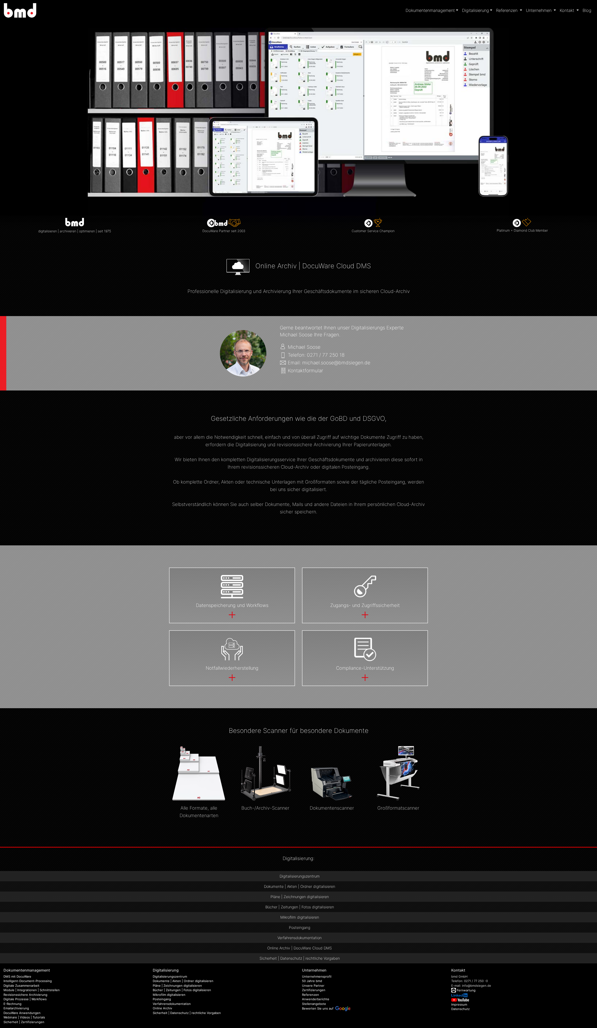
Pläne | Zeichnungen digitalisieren (177, 985)
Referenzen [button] (507, 10)
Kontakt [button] (567, 10)
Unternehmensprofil (316, 976)
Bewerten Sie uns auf (318, 1008)
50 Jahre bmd (312, 981)
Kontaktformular (305, 370)
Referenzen (310, 995)
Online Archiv (162, 1008)
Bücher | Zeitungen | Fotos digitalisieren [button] (299, 907)
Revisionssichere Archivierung (25, 995)
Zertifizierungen (313, 990)
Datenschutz (460, 1009)
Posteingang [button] (299, 927)
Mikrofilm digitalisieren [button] (299, 917)
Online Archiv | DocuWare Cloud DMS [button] (299, 948)
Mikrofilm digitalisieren (169, 995)
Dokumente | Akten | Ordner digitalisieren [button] (299, 886)
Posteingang (162, 999)
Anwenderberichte (315, 999)
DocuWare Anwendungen (22, 1013)
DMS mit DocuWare (17, 976)
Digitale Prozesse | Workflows (25, 999)
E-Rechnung (12, 1004)
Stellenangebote (314, 1004)
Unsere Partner (313, 985)
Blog (587, 10)
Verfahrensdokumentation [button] (300, 937)
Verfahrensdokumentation (172, 1004)
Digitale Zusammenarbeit (21, 985)
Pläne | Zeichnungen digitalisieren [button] (300, 896)
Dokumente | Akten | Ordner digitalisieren (183, 981)
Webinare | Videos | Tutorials (24, 1017)
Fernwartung (466, 990)
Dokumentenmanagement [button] (430, 10)
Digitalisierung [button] (475, 10)
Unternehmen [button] (539, 10)
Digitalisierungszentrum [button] (300, 876)
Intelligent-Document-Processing (27, 981)
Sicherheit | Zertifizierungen (23, 1022)
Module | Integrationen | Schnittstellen (31, 990)
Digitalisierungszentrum (170, 976)
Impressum (459, 1004)
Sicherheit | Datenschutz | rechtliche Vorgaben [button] (300, 958)
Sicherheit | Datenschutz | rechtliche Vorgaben (187, 1013)
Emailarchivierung (16, 1008)
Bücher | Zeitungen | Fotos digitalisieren (182, 990)
